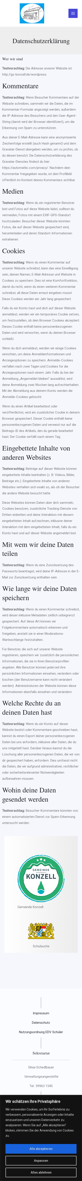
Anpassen (41, 1160)
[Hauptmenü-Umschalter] (73, 13)
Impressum (41, 1013)
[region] (41, 1138)
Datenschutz (41, 1023)
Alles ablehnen (41, 1172)
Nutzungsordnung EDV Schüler (41, 1032)
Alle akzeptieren (41, 1149)
